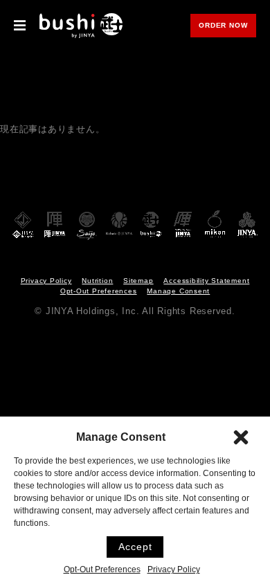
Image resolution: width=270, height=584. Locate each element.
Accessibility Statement (206, 280)
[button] (241, 437)
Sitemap (138, 280)
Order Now (227, 26)
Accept (135, 546)
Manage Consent (178, 291)
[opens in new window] (23, 225)
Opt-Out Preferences (102, 569)
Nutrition (97, 280)
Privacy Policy (173, 569)
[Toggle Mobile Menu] (20, 26)
